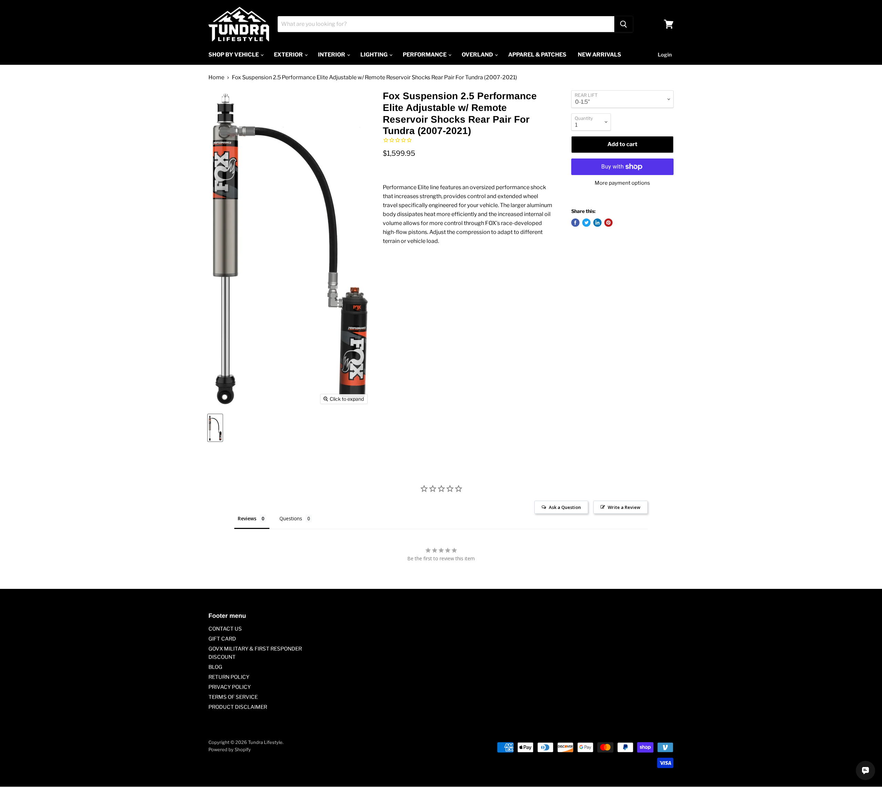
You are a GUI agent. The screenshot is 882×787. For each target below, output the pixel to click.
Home (216, 77)
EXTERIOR (289, 54)
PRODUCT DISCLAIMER (237, 707)
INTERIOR (332, 54)
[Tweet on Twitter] (586, 222)
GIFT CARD (222, 639)
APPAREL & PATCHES (537, 54)
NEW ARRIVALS (599, 54)
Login (665, 55)
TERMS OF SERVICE (233, 697)
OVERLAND (478, 54)
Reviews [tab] (247, 518)
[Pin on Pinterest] (608, 222)
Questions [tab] (290, 518)
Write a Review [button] (624, 507)
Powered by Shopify (229, 749)
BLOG (215, 667)
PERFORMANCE (425, 54)
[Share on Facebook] (575, 222)
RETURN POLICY (228, 677)
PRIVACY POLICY (229, 687)
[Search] (623, 24)
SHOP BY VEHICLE (234, 54)
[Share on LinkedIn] (597, 222)
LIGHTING (374, 54)
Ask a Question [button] (565, 507)
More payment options (622, 183)
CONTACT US (225, 629)
